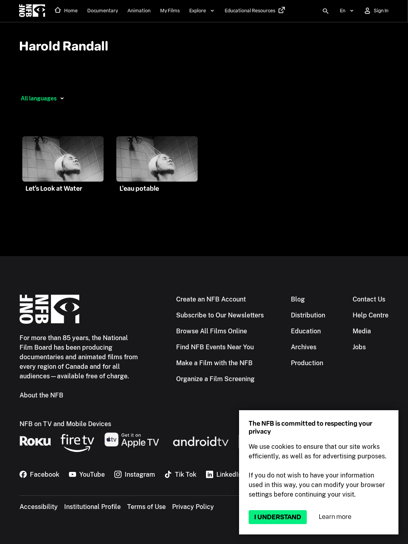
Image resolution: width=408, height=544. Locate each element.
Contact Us (369, 299)
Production (307, 363)
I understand (277, 517)
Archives (303, 347)
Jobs (359, 347)
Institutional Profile (92, 507)
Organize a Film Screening (215, 379)
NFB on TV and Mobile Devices (65, 424)
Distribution (308, 315)
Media (362, 331)
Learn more (335, 517)
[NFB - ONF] (32, 11)
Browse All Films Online (211, 331)
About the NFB (41, 395)
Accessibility (39, 507)
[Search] (325, 11)
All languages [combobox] (39, 98)
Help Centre (370, 315)
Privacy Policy (193, 507)
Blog (298, 299)
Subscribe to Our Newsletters (220, 315)
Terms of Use (146, 507)
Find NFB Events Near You (215, 347)
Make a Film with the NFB (214, 363)
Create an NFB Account (211, 299)
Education (306, 331)
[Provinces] (62, 98)
